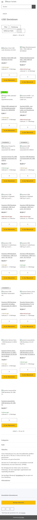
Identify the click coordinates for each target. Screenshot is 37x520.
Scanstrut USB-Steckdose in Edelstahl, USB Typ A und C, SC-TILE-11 (8, 207)
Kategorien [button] (4, 440)
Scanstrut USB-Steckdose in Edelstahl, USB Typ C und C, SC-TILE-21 (27, 207)
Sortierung (14, 27)
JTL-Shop (21, 517)
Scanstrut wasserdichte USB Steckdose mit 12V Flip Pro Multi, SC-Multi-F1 (27, 352)
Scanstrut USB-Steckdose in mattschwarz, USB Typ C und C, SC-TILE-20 (27, 255)
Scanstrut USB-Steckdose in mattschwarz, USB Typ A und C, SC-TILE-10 (9, 255)
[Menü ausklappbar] (2, 1)
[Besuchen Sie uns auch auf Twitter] (8, 508)
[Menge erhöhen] (15, 75)
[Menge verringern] (3, 75)
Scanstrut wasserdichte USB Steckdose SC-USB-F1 (8, 403)
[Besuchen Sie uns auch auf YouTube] (12, 508)
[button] (28, 2)
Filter (5, 27)
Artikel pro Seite (8, 31)
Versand (23, 513)
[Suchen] (34, 7)
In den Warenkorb (9, 80)
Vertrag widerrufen (18, 502)
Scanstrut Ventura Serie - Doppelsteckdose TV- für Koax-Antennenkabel (27, 304)
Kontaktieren (19, 475)
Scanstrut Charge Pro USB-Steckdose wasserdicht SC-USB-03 (9, 158)
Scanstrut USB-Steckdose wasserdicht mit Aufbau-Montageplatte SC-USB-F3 (9, 304)
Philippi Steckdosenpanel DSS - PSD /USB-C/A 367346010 (27, 59)
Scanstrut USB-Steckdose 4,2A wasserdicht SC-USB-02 (27, 158)
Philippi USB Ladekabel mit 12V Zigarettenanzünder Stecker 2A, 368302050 (9, 108)
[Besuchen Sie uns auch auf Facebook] (3, 508)
